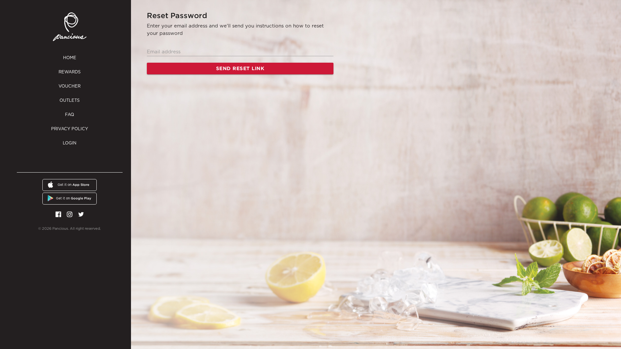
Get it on (73, 184)
